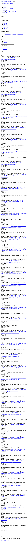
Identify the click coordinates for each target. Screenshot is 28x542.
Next (7, 530)
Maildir (5, 540)
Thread (5, 42)
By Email (14, 34)
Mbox (2, 540)
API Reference (13, 8)
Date (4, 41)
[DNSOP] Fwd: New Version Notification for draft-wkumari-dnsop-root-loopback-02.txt (14, 176)
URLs (8, 540)
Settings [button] (5, 10)
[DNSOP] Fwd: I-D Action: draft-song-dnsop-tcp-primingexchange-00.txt (14, 214)
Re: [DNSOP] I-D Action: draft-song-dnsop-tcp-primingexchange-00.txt (13, 308)
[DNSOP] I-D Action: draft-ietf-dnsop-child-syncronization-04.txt (13, 58)
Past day (5, 24)
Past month (5, 27)
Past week (5, 25)
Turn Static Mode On (11, 11)
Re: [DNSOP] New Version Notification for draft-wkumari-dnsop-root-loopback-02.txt (13, 189)
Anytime (5, 23)
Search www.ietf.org (8, 3)
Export (5, 49)
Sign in (5, 12)
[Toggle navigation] (14, 1)
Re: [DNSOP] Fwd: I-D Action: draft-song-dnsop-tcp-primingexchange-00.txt (13, 226)
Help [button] (4, 7)
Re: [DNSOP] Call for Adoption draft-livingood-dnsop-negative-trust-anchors (13, 402)
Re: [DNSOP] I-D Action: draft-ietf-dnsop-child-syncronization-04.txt (14, 70)
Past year (5, 28)
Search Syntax (6, 8)
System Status (20, 34)
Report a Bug (8, 34)
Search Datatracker (7, 5)
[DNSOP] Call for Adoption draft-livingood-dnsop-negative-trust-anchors (13, 390)
